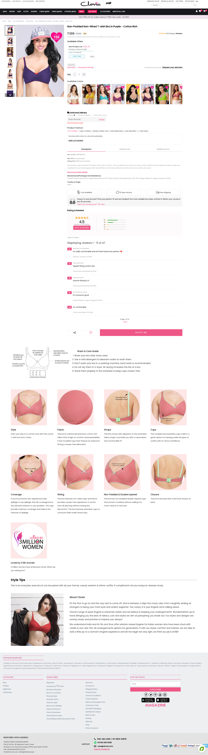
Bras (5, 11)
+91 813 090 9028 (104, 742)
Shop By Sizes (51, 696)
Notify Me (141, 333)
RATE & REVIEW (82, 227)
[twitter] (151, 694)
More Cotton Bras (76, 141)
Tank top (66, 666)
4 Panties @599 (70, 11)
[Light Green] (103, 94)
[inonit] (165, 694)
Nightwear (7, 689)
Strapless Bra (123, 663)
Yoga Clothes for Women (146, 666)
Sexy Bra (78, 663)
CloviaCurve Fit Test (54, 686)
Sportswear (68, 663)
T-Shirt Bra (154, 663)
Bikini (57, 668)
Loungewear (37, 666)
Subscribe (155, 690)
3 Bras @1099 (57, 11)
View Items (77, 56)
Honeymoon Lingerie (12, 668)
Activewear (7, 692)
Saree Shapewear (29, 668)
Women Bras (89, 663)
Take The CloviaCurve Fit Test (91, 204)
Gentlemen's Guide (93, 712)
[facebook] (146, 694)
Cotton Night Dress (89, 666)
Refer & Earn (90, 715)
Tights (173, 666)
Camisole (57, 666)
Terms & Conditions (93, 695)
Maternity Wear (166, 663)
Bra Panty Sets (26, 663)
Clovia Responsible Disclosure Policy (60, 719)
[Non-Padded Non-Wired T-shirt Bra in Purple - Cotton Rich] (10, 30)
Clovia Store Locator (54, 715)
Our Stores (179, 1)
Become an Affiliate (167, 1)
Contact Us (90, 686)
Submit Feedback (102, 749)
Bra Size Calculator (181, 663)
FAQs (88, 725)
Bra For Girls (57, 663)
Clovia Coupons (92, 728)
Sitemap (89, 721)
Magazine (50, 682)
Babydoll (101, 666)
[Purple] (147, 94)
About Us (89, 682)
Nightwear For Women (42, 663)
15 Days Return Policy (100, 115)
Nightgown (75, 666)
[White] (74, 94)
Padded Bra (100, 663)
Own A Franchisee (53, 712)
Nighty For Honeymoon (116, 666)
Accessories (105, 11)
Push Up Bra (111, 663)
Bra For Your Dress (53, 693)
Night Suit (27, 666)
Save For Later (51, 702)
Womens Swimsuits (45, 668)
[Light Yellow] (89, 94)
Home (4, 21)
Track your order (92, 705)
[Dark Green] (162, 94)
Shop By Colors (52, 699)
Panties (12, 11)
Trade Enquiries (92, 699)
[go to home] (90, 3)
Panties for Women (11, 663)
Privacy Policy (91, 692)
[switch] (196, 1)
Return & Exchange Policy (95, 702)
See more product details (77, 172)
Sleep (19, 11)
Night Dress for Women (13, 666)
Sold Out (71, 65)
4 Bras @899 (44, 11)
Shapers (34, 11)
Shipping (70, 115)
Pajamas (47, 666)
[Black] (133, 94)
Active (25, 11)
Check (101, 119)
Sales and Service (53, 709)
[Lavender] (118, 94)
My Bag (88, 718)
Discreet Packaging (84, 115)
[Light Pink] (177, 94)
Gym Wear (131, 666)
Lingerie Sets (194, 666)
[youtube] (160, 694)
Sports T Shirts (163, 666)
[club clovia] (155, 705)
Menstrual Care (119, 11)
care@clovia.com (105, 746)
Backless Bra (143, 663)
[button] (195, 5)
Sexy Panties (196, 663)
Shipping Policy (91, 689)
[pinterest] (155, 694)
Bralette (133, 663)
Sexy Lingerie (183, 666)
